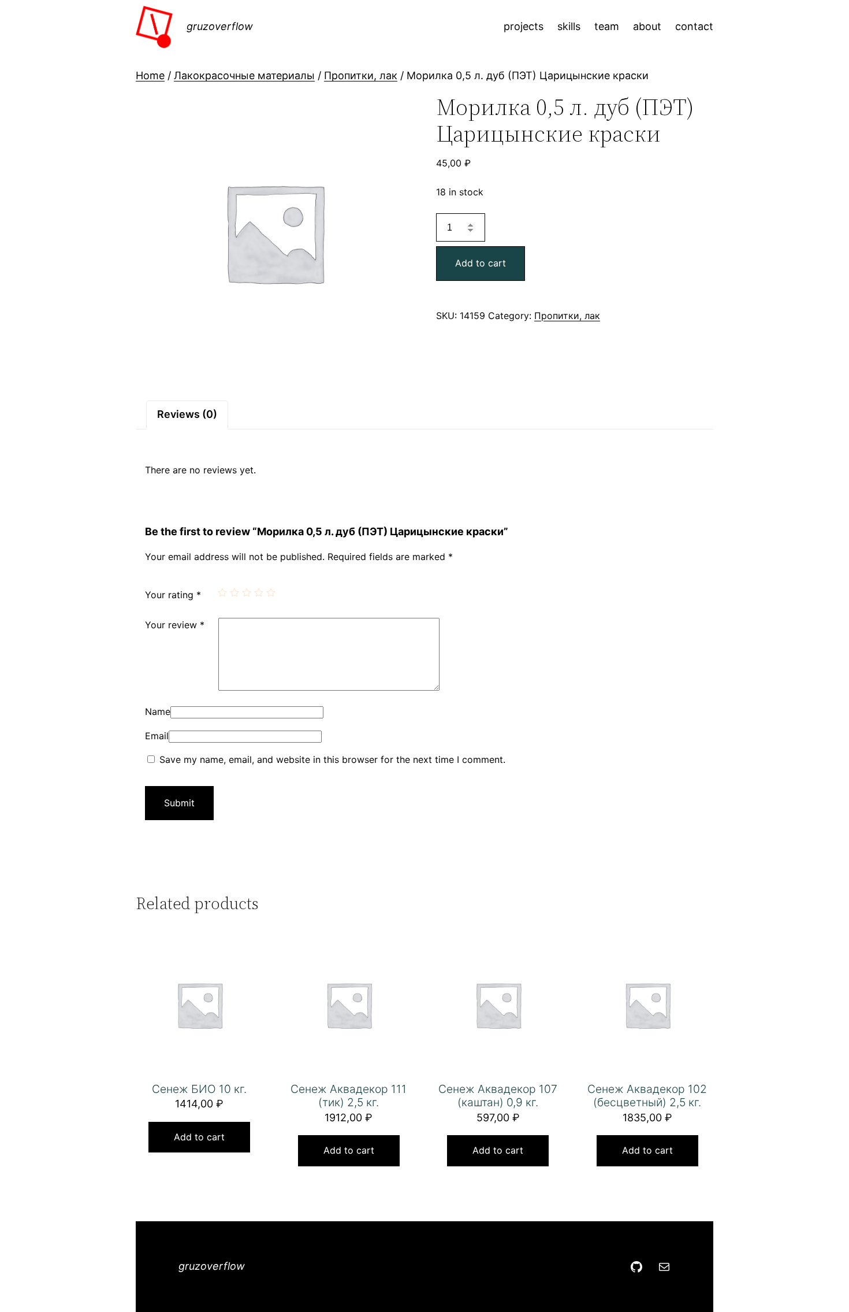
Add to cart (480, 263)
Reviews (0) (187, 414)
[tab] (187, 415)
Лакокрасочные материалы (244, 75)
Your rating (173, 595)
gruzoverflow (220, 26)
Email (157, 736)
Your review (174, 625)
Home (150, 75)
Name (157, 711)
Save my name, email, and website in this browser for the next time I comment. (332, 759)
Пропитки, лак (360, 75)
